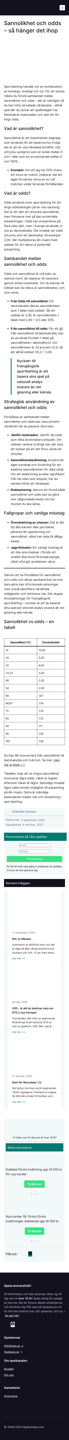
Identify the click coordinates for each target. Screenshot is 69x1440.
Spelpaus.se (11, 1352)
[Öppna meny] (62, 7)
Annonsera (10, 1396)
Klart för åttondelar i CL (27, 1082)
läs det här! (12, 1315)
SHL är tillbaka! (21, 939)
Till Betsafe (34, 1231)
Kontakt (9, 1369)
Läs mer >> (18, 958)
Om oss (9, 1375)
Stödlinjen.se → (13, 1346)
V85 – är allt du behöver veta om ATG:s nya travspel (32, 1010)
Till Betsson (34, 1184)
